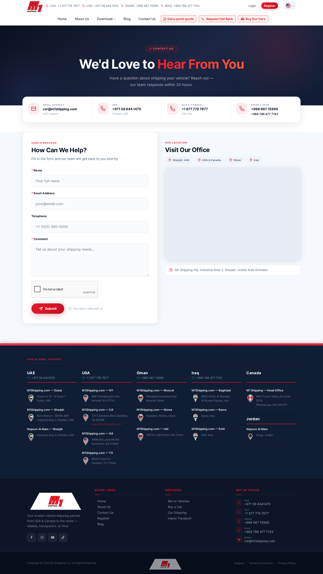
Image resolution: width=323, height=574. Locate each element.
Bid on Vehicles (178, 501)
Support (239, 563)
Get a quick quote (180, 19)
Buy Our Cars (255, 19)
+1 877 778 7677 (195, 109)
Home (62, 19)
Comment (39, 239)
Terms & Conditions (261, 563)
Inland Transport (179, 518)
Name (36, 170)
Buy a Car (175, 507)
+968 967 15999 (264, 109)
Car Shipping (177, 512)
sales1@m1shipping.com (107, 424)
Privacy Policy (287, 563)
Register (269, 5)
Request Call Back (219, 19)
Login (252, 5)
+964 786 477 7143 (264, 114)
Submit (51, 308)
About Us (82, 19)
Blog (127, 19)
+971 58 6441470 (43, 378)
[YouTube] (52, 537)
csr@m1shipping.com (60, 109)
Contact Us (147, 19)
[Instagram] (42, 537)
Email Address (42, 193)
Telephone (39, 216)
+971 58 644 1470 (126, 109)
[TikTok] (63, 537)
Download (105, 19)
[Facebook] (31, 537)
